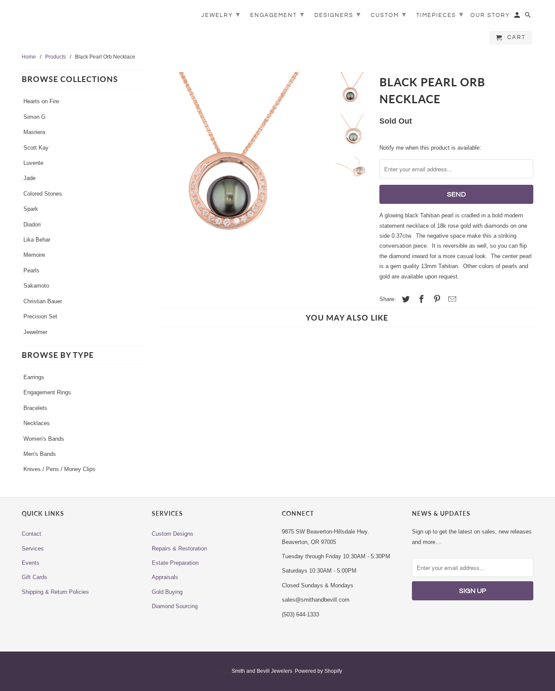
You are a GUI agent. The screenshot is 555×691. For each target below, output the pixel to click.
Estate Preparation (175, 563)
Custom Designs (172, 534)
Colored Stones (42, 193)
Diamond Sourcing (175, 606)
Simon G (34, 117)
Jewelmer (35, 332)
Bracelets (35, 408)
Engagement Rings (47, 392)
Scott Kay (36, 147)
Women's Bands (43, 439)
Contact (31, 534)
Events (30, 563)
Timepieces (440, 14)
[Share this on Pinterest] (436, 299)
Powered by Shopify (318, 671)
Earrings (33, 377)
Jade (29, 178)
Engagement (277, 14)
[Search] (528, 17)
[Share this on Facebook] (420, 299)
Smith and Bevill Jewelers (262, 671)
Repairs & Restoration (179, 548)
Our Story (490, 15)
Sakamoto (36, 285)
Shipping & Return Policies (55, 592)
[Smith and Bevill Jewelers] (82, 23)
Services (33, 548)
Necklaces (36, 423)
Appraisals (165, 577)
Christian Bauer (42, 301)
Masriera (34, 132)
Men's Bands (39, 454)
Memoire (34, 255)
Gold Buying (167, 592)
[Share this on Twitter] (404, 299)
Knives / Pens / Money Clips (59, 469)
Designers (337, 14)
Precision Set (40, 316)
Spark (30, 209)
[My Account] (517, 17)
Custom (389, 14)
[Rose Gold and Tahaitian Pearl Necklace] (239, 159)
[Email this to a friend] (451, 299)
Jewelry (221, 14)
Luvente (33, 163)
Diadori (32, 224)
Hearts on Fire (41, 101)
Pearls (31, 270)
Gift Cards (34, 577)
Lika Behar (36, 239)
